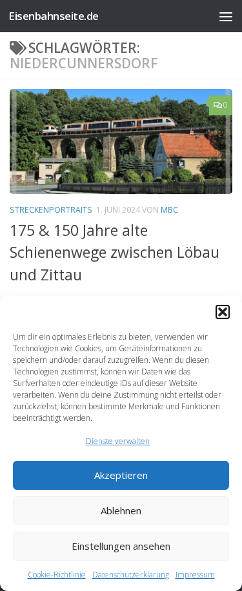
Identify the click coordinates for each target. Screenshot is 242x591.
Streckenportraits (51, 209)
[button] (222, 311)
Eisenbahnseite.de (53, 15)
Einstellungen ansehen (121, 545)
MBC (169, 209)
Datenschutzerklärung (130, 574)
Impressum (195, 574)
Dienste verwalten (118, 441)
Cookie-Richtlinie (57, 574)
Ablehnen (121, 510)
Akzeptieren (121, 475)
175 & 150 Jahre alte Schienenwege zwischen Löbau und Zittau (114, 252)
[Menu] (226, 16)
